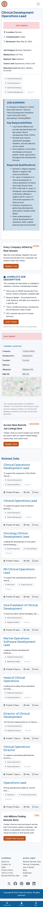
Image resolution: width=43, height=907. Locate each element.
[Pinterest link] (21, 883)
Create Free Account (14, 838)
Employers (27, 873)
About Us (5, 861)
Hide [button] (27, 492)
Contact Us (6, 864)
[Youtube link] (27, 883)
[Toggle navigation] (38, 4)
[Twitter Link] (9, 883)
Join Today (11, 322)
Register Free (11, 266)
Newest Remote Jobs (32, 861)
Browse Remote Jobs (10, 875)
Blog (25, 870)
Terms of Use (7, 873)
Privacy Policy (7, 870)
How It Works (28, 867)
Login (25, 875)
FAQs (3, 867)
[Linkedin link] (34, 883)
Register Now (11, 444)
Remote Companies (31, 864)
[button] (35, 492)
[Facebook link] (15, 883)
